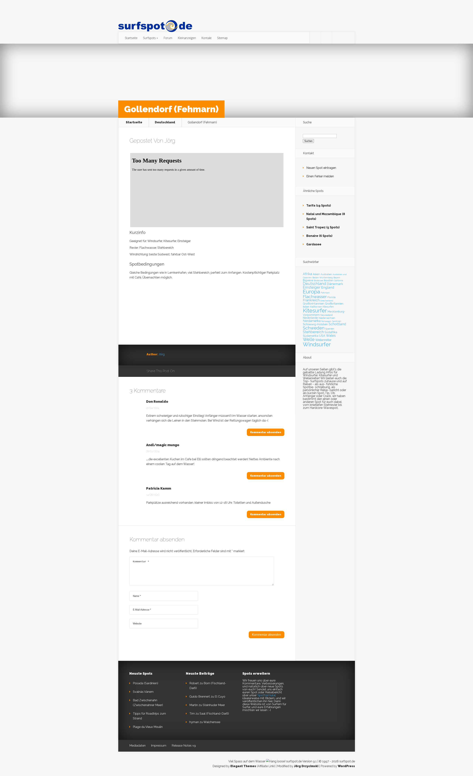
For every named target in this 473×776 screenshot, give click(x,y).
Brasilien (328, 280)
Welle (308, 339)
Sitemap (222, 38)
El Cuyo (220, 696)
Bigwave (308, 280)
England (327, 287)
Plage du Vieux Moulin (148, 727)
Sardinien (336, 321)
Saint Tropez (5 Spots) (323, 227)
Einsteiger (311, 287)
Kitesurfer (315, 310)
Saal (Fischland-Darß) (214, 713)
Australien (326, 274)
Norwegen (326, 321)
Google (181, 371)
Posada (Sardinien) (145, 683)
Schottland (337, 324)
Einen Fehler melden (320, 176)
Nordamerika (312, 321)
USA (322, 335)
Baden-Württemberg (322, 277)
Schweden (313, 328)
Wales (331, 335)
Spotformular (266, 695)
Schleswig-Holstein (315, 324)
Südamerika (310, 335)
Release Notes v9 (184, 745)
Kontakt (206, 38)
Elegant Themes (243, 766)
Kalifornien (316, 306)
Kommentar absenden (265, 432)
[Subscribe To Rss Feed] (337, 38)
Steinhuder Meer (214, 705)
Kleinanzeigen (187, 38)
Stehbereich (313, 332)
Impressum (158, 745)
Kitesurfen (328, 306)
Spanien (329, 328)
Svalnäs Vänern (143, 692)
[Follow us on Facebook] (326, 38)
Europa (311, 292)
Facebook (188, 371)
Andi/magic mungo (162, 445)
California (338, 280)
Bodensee (318, 280)
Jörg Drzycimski (306, 766)
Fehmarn (325, 292)
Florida (331, 297)
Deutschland (165, 122)
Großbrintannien (313, 303)
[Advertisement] (206, 319)
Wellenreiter (323, 340)
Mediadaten (137, 745)
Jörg (169, 140)
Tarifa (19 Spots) (318, 205)
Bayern (337, 277)
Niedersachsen (327, 318)
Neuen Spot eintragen (321, 168)
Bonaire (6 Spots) (319, 236)
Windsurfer (317, 344)
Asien (316, 274)
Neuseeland (326, 315)
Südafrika (330, 332)
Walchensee (211, 722)
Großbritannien (334, 303)
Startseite (131, 38)
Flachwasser (315, 296)
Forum (168, 38)
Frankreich (311, 300)
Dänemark (335, 284)
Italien (306, 306)
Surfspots (149, 38)
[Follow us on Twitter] (315, 38)
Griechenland (326, 301)
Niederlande (310, 317)
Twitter (195, 371)
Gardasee (313, 244)
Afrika (307, 274)
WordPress (346, 766)
